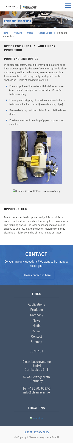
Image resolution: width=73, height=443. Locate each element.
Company (36, 315)
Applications (36, 304)
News (36, 320)
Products (36, 309)
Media (37, 325)
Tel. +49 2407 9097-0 (36, 388)
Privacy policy (41, 431)
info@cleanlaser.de (36, 392)
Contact (36, 336)
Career (36, 331)
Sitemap (36, 341)
